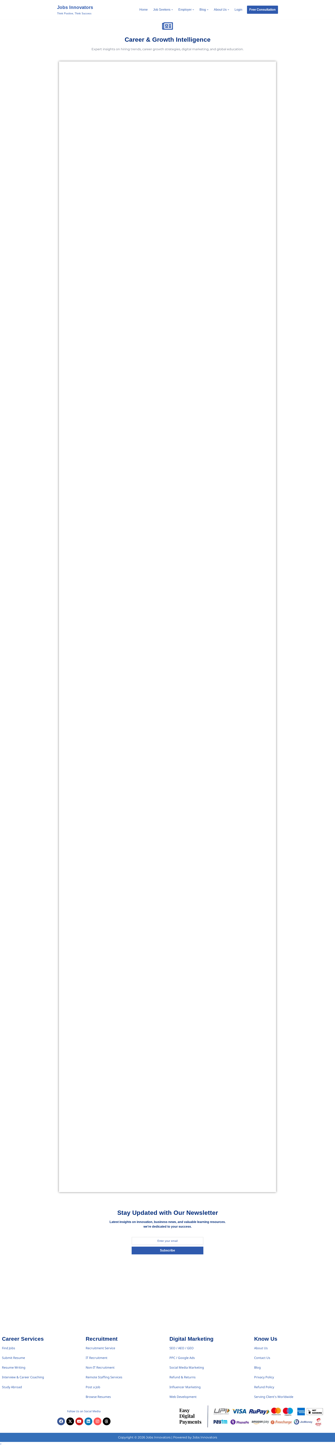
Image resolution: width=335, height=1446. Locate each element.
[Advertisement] (167, 1305)
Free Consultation (262, 9)
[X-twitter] (70, 1421)
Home (143, 9)
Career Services (23, 1339)
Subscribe (167, 1250)
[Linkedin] (88, 1421)
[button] (172, 9)
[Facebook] (61, 1421)
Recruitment (101, 1339)
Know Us (265, 1339)
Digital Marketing (191, 1339)
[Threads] (107, 1421)
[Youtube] (79, 1421)
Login (238, 9)
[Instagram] (97, 1421)
